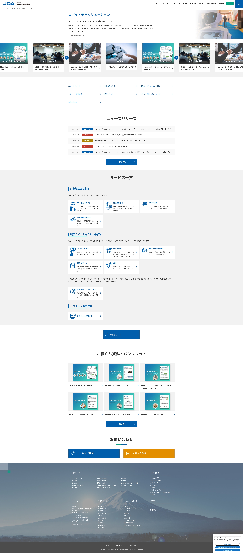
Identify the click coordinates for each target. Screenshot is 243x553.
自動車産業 (101, 506)
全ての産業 (101, 527)
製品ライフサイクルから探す (150, 86)
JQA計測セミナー (129, 508)
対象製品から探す (110, 86)
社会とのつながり (102, 483)
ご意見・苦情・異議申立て (157, 490)
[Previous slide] (67, 58)
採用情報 (221, 3)
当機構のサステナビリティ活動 (129, 483)
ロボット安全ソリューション (80, 524)
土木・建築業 (102, 518)
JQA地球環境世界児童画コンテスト (106, 485)
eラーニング (127, 516)
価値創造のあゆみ (102, 478)
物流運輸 (100, 523)
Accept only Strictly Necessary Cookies (227, 547)
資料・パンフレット (156, 483)
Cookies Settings (228, 544)
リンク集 (74, 488)
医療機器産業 (102, 508)
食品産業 (100, 520)
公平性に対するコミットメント (105, 488)
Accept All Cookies (227, 550)
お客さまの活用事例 (126, 485)
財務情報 (74, 481)
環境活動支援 (102, 525)
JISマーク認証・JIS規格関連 (80, 517)
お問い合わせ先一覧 (155, 480)
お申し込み (153, 485)
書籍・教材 (127, 518)
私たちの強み (76, 483)
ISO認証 (74, 506)
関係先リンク (109, 94)
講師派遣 (126, 513)
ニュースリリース (74, 86)
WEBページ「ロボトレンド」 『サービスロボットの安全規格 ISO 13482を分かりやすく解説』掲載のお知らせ (133, 129)
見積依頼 (152, 487)
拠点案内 (201, 3)
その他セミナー (128, 511)
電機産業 (100, 511)
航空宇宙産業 (102, 513)
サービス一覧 (12, 9)
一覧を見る (121, 162)
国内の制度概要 (128, 523)
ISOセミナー (127, 506)
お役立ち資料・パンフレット (150, 94)
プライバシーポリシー (132, 545)
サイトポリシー (119, 545)
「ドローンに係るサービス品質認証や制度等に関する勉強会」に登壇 (118, 135)
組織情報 (123, 478)
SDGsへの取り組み (77, 485)
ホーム (158, 3)
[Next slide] (176, 58)
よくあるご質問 (85, 453)
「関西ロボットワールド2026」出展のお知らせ (111, 146)
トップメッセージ (77, 478)
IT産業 (100, 516)
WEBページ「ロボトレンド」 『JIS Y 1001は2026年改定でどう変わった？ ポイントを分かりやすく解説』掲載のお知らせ (134, 152)
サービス (177, 3)
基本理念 (123, 481)
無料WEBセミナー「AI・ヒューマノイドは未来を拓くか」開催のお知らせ (120, 141)
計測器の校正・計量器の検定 (80, 513)
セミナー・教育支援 (189, 3)
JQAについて (167, 3)
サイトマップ (109, 545)
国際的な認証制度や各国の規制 (133, 525)
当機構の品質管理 (102, 481)
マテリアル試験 (76, 515)
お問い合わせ (211, 3)
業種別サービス (103, 501)
